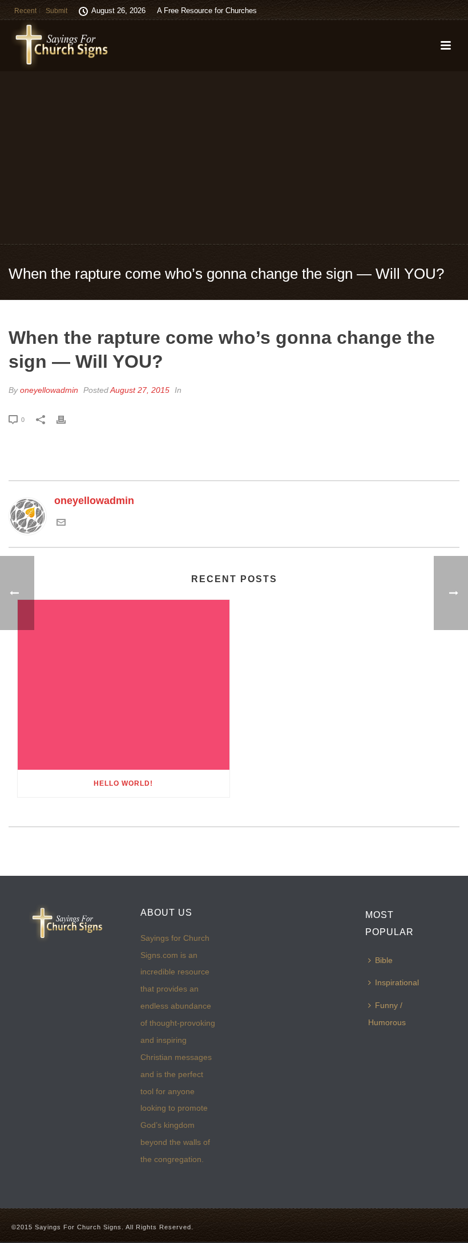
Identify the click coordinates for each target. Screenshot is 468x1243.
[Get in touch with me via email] (61, 523)
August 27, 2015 (140, 390)
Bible (384, 960)
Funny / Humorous (387, 1014)
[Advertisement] (234, 157)
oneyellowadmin (49, 390)
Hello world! (123, 783)
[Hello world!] (123, 685)
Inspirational (397, 982)
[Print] (67, 419)
